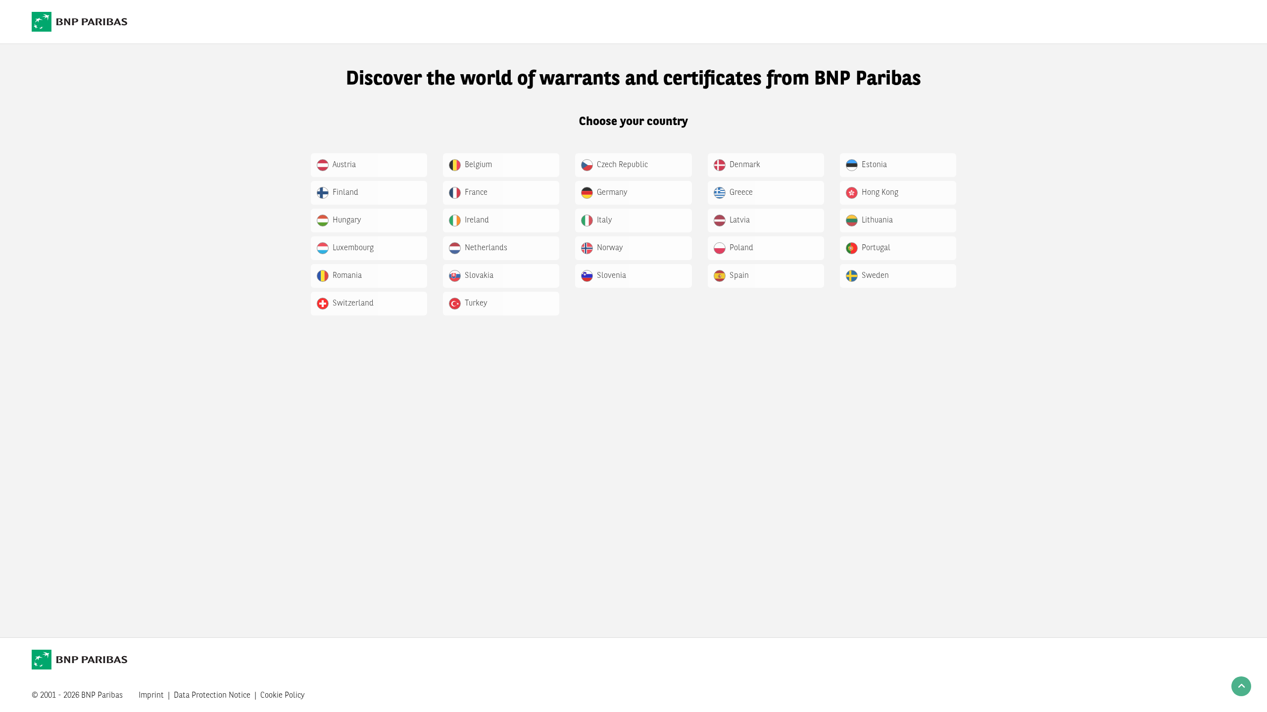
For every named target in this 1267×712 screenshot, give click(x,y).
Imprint (151, 696)
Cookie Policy (282, 696)
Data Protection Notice (212, 696)
